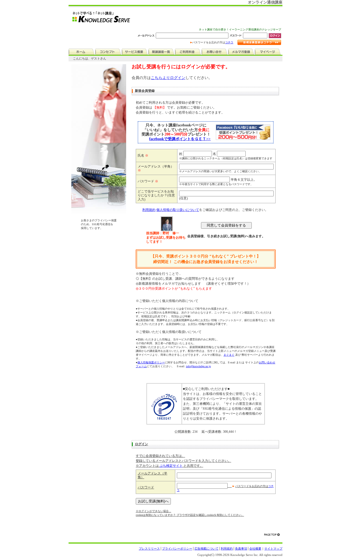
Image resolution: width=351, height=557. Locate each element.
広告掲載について (206, 548)
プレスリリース (149, 548)
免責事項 (241, 548)
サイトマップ (273, 548)
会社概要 (255, 548)
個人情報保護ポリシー (151, 362)
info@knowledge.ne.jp (198, 366)
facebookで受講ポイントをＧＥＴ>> (180, 139)
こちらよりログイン (168, 78)
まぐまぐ (228, 354)
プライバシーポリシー (177, 548)
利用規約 (148, 210)
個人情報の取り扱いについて (177, 210)
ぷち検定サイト (171, 466)
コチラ (229, 42)
